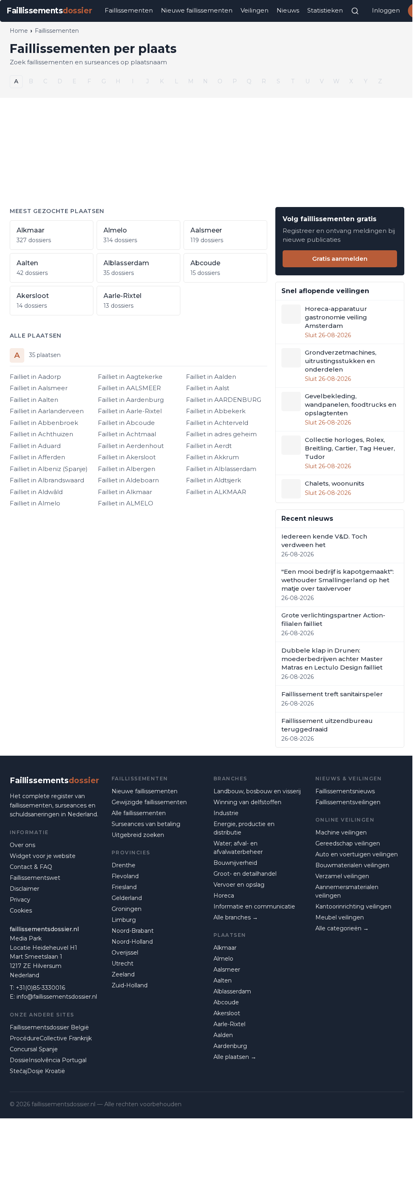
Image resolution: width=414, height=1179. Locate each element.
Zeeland (123, 974)
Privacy (20, 899)
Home (19, 30)
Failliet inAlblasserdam (221, 469)
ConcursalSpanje (34, 1049)
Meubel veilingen (339, 917)
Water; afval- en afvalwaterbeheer (238, 848)
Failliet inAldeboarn (128, 480)
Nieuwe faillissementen (196, 10)
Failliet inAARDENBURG (223, 400)
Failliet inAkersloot (127, 457)
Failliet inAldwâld (36, 492)
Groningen (127, 909)
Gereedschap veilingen (347, 843)
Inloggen (386, 10)
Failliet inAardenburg (131, 400)
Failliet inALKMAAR (216, 492)
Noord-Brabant (133, 930)
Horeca (223, 895)
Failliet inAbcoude (126, 423)
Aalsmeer (226, 969)
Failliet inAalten (34, 400)
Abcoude (226, 1002)
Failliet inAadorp (35, 376)
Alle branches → (235, 917)
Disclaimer (24, 888)
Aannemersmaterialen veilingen (346, 891)
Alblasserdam (232, 991)
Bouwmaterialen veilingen (352, 865)
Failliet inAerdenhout (131, 446)
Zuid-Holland (130, 985)
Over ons (22, 845)
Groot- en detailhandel (245, 873)
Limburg (124, 919)
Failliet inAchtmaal (127, 434)
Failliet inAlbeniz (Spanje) (49, 469)
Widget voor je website (43, 856)
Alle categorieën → (342, 928)
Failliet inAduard (35, 446)
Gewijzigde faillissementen (149, 802)
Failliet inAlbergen (126, 469)
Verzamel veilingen (342, 876)
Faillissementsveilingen (347, 802)
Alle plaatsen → (234, 1057)
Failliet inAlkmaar (125, 492)
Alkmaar (225, 947)
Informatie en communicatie (254, 906)
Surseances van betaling (146, 824)
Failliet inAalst (207, 388)
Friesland (124, 887)
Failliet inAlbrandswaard (47, 480)
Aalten (222, 980)
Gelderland (127, 898)
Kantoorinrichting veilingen (353, 906)
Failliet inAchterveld (217, 423)
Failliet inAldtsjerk (213, 480)
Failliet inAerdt (209, 446)
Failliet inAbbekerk (215, 411)
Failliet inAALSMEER (129, 388)
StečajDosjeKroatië (37, 1071)
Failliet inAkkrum (212, 457)
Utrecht (122, 963)
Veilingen (254, 10)
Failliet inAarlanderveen (47, 411)
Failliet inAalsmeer (39, 388)
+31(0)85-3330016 (40, 987)
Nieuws (288, 10)
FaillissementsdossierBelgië (49, 1027)
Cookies (21, 910)
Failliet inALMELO (125, 503)
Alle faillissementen (139, 813)
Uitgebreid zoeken (138, 835)
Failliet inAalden (211, 376)
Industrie (226, 813)
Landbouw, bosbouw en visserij (257, 791)
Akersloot (226, 1013)
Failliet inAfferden (37, 457)
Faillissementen (129, 10)
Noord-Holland (132, 941)
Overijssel (125, 952)
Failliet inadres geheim (221, 434)
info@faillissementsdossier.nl (57, 996)
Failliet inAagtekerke (130, 376)
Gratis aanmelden (340, 258)
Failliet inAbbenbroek (44, 423)
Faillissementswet (35, 877)
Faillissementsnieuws (345, 791)
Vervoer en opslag (238, 884)
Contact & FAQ (31, 867)
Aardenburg (230, 1046)
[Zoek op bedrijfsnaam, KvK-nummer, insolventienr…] (355, 11)
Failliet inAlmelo (35, 503)
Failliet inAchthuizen (41, 434)
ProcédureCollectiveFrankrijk (51, 1038)
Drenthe (123, 865)
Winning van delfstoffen (247, 802)
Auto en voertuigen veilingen (356, 854)
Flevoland (125, 876)
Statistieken (325, 10)
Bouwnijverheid (235, 862)
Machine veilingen (341, 832)
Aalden (223, 1035)
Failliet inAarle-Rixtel (130, 411)
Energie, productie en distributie (244, 828)
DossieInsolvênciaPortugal (48, 1060)
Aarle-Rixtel (229, 1024)
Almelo (223, 958)
